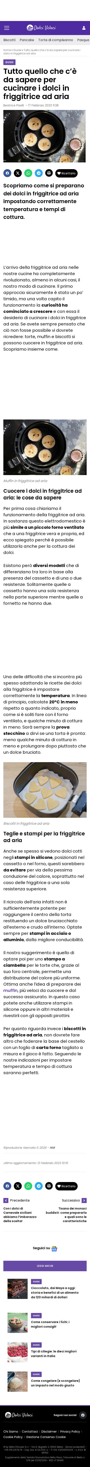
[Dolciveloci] (41, 28)
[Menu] (6, 28)
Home (7, 50)
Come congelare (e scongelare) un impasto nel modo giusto (55, 1383)
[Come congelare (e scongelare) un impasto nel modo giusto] (18, 1384)
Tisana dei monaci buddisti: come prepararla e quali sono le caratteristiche (66, 1214)
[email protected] (75, 1447)
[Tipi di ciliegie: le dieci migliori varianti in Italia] (18, 1354)
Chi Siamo (10, 1431)
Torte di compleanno (55, 40)
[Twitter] (18, 173)
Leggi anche (45, 1266)
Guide (17, 50)
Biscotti (9, 40)
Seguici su (41, 1248)
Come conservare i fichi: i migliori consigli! (50, 1324)
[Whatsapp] (28, 173)
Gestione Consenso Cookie (46, 1437)
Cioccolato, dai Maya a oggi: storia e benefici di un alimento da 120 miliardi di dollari (55, 1292)
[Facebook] (7, 173)
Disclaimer (49, 1431)
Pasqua (83, 40)
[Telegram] (39, 173)
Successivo (71, 1200)
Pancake (27, 40)
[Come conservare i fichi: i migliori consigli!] (18, 1325)
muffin (10, 990)
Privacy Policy (70, 1431)
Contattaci (30, 1431)
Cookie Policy (13, 1437)
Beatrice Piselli (13, 105)
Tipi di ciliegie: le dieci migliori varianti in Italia (54, 1353)
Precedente (20, 1200)
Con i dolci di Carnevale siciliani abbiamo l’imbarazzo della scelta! (20, 1214)
